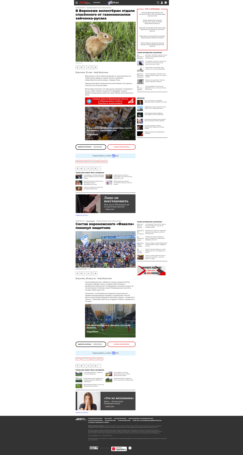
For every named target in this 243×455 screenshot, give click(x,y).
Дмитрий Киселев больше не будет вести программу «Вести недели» (155, 120)
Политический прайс (124, 420)
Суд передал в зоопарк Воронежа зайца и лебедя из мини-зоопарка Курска (94, 176)
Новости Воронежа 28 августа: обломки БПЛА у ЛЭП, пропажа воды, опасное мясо (152, 14)
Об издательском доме (95, 418)
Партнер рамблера (104, 448)
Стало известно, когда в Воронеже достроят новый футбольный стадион (122, 374)
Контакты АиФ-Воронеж (95, 420)
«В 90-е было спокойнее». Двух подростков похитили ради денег (155, 68)
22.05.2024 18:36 (80, 7)
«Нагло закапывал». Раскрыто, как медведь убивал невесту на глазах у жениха (155, 75)
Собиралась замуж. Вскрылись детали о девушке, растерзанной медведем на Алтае (155, 238)
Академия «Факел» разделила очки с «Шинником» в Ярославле (123, 379)
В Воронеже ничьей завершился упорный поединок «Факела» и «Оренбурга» (93, 380)
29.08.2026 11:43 (80, 221)
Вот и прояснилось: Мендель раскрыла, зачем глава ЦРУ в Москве (156, 101)
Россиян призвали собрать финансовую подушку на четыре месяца (154, 127)
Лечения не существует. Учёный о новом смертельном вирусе (155, 80)
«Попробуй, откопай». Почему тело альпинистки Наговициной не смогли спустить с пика (155, 63)
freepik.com (79, 63)
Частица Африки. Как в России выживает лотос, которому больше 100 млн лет (155, 88)
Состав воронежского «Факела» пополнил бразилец (109, 326)
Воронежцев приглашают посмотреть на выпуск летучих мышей (123, 182)
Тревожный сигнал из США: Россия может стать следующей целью (155, 107)
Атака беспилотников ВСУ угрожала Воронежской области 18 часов (152, 37)
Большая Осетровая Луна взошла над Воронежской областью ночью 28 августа (152, 29)
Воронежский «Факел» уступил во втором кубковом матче (94, 385)
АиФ (89, 269)
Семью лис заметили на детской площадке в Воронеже (93, 188)
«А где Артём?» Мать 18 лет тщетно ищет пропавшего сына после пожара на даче (155, 226)
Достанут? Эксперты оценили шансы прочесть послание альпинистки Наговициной (156, 56)
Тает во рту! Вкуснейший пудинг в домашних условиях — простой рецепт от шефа (155, 257)
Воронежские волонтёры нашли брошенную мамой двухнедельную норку (93, 182)
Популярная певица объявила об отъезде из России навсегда (154, 114)
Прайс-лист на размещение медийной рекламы (147, 420)
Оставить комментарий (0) (121, 147)
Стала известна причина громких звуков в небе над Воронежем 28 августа (152, 44)
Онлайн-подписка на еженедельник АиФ (140, 418)
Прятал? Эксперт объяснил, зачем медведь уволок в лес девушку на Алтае (155, 251)
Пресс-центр (108, 418)
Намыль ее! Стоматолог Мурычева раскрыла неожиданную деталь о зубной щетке (155, 232)
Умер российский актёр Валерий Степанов (154, 132)
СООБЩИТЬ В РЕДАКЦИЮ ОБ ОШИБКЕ (98, 422)
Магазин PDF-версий (120, 418)
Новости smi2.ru (82, 215)
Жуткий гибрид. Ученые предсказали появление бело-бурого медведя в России (156, 244)
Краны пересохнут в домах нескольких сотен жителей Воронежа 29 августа (152, 21)
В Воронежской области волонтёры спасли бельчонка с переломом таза (109, 129)
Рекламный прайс (110, 420)
